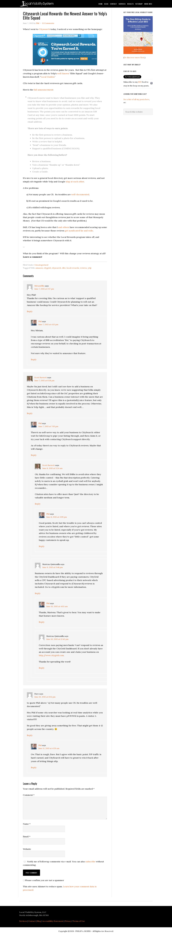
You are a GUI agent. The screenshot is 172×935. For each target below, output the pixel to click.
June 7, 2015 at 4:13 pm (48, 324)
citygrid (47, 268)
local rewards (73, 268)
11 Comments (48, 23)
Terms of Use (79, 921)
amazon (39, 268)
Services (23, 921)
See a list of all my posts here (136, 99)
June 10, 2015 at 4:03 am (57, 606)
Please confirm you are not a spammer (44, 880)
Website (27, 849)
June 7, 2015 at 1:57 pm (44, 289)
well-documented (80, 194)
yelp (89, 268)
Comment (28, 795)
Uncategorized (41, 265)
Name (26, 824)
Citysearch (44, 29)
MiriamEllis (39, 286)
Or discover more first (134, 57)
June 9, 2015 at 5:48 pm (52, 567)
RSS (139, 82)
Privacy (68, 921)
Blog (39, 921)
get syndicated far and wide (79, 230)
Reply (30, 311)
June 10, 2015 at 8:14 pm (44, 697)
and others (63, 227)
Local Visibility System (38, 4)
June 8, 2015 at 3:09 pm (56, 517)
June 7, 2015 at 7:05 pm (48, 426)
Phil (40, 321)
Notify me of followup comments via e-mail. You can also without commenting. (63, 863)
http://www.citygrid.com (51, 655)
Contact (32, 921)
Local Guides (47, 76)
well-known (63, 73)
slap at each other (75, 181)
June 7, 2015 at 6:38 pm (44, 380)
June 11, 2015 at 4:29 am (48, 748)
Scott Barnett (40, 377)
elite (64, 268)
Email (26, 836)
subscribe (90, 861)
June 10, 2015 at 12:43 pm (57, 639)
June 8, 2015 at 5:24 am (52, 468)
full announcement (43, 89)
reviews (83, 268)
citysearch (56, 268)
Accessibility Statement (52, 921)
